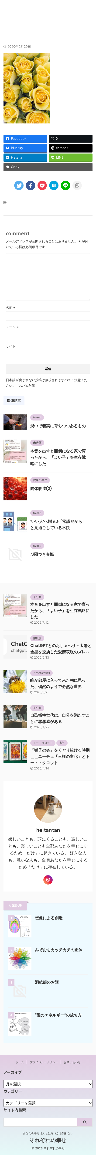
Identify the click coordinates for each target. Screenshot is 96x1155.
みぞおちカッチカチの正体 (58, 949)
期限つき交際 (42, 554)
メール (12, 327)
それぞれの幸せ (48, 13)
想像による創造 (49, 918)
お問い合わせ (72, 1062)
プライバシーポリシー (44, 1062)
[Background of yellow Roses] (53, 185)
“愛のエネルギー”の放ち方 (58, 1015)
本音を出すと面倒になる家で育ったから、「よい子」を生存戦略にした (58, 457)
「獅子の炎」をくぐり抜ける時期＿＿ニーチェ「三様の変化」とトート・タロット (60, 756)
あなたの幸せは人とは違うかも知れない (48, 1133)
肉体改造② (41, 488)
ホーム (19, 1062)
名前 (10, 307)
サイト (11, 346)
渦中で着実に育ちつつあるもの (58, 426)
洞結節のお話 (47, 982)
